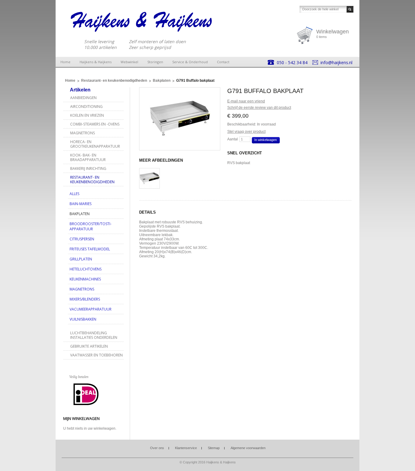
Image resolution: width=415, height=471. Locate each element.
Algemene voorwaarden (248, 448)
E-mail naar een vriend (246, 101)
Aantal (232, 139)
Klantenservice (186, 448)
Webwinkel (129, 62)
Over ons (157, 448)
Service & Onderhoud (190, 62)
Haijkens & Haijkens (95, 62)
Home (65, 62)
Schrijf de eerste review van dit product (259, 107)
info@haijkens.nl (336, 62)
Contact (223, 62)
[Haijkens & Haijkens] (141, 21)
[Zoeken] (350, 9)
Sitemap (214, 448)
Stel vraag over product (246, 131)
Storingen (155, 62)
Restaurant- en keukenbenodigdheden (114, 80)
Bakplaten (161, 80)
